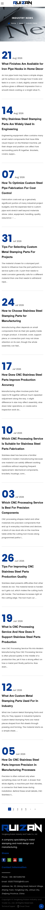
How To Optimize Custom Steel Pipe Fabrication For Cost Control (22, 188)
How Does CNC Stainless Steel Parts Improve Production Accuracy (22, 380)
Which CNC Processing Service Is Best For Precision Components (22, 507)
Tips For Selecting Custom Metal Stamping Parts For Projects (19, 252)
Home (13, 23)
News (21, 23)
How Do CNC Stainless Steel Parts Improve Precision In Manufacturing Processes (20, 765)
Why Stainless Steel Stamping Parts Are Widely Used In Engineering (21, 124)
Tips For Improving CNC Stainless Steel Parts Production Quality (18, 571)
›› (35, 809)
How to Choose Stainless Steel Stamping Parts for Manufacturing (22, 316)
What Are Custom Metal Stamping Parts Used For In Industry (20, 701)
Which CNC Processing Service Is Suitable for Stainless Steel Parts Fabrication (22, 444)
